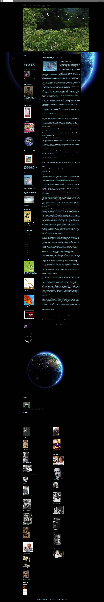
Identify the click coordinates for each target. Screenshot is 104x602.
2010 (26, 244)
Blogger (66, 599)
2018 (26, 252)
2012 (26, 246)
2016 (26, 248)
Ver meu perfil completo (29, 80)
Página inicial (66, 319)
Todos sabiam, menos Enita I (52, 58)
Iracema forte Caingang (31, 78)
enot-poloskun (56, 599)
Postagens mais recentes (47, 319)
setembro (29, 234)
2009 (26, 232)
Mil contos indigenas (36, 5)
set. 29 (29, 236)
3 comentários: (64, 314)
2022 (26, 254)
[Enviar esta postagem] (69, 314)
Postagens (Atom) (63, 324)
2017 (26, 250)
